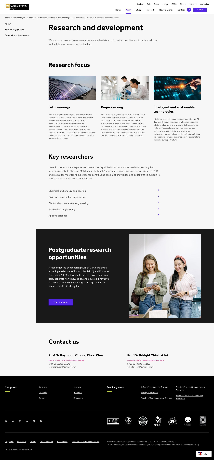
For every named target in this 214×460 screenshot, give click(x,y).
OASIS (174, 4)
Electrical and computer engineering (69, 203)
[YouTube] (27, 421)
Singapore (78, 398)
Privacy (33, 441)
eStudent (193, 4)
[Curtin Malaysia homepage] (17, 7)
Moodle (183, 4)
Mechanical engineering (62, 209)
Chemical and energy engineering (67, 191)
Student (140, 4)
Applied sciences (58, 215)
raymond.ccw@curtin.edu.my (63, 366)
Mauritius (78, 392)
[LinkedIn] (34, 421)
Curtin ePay (204, 4)
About (8, 24)
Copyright (9, 441)
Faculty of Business (149, 392)
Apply (200, 9)
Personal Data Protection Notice (85, 441)
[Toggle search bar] (189, 10)
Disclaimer (21, 441)
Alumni (156, 4)
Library (165, 4)
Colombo (43, 392)
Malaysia (77, 387)
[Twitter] (13, 421)
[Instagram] (20, 421)
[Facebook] (6, 421)
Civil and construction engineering (67, 197)
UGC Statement (46, 441)
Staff (148, 4)
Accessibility (62, 441)
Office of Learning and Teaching (155, 387)
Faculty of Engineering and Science (156, 398)
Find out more (61, 302)
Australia (43, 387)
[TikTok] (41, 421)
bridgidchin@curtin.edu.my (141, 366)
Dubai (41, 398)
